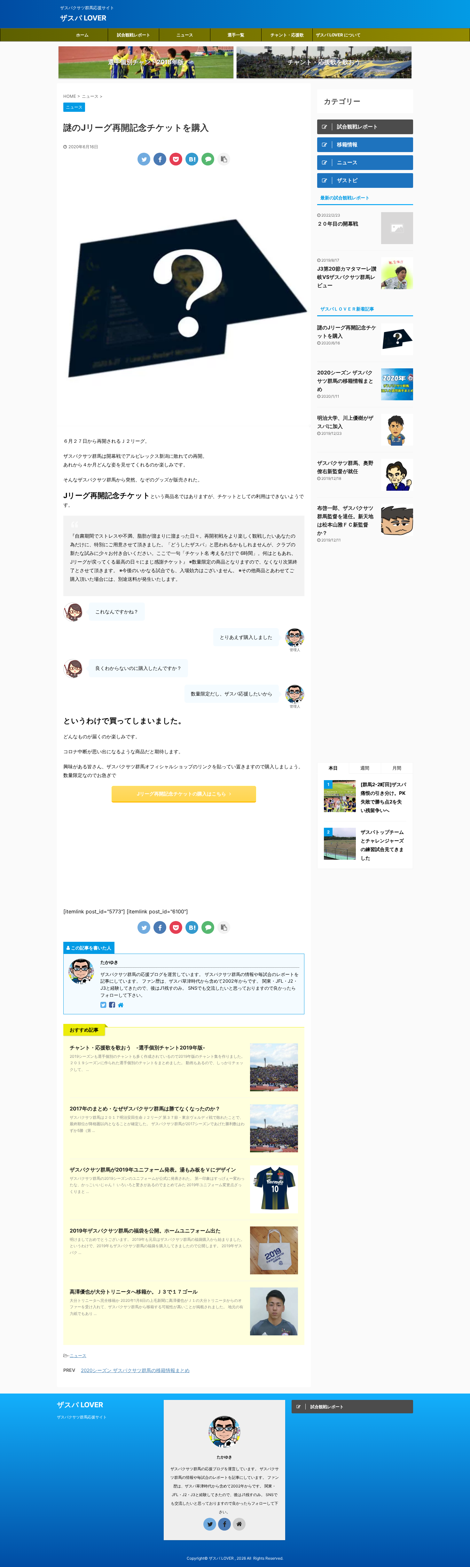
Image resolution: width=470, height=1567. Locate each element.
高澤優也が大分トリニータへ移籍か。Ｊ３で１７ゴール (134, 1291)
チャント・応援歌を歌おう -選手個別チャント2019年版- (137, 1047)
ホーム (82, 34)
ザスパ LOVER (83, 18)
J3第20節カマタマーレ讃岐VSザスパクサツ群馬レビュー (346, 276)
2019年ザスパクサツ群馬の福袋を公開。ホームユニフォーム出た (145, 1230)
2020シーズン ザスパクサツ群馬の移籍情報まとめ (135, 1370)
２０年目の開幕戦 (337, 223)
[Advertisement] (118, 854)
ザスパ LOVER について (338, 34)
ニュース (184, 34)
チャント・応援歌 (287, 34)
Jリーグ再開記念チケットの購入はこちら (181, 794)
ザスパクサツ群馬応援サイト (82, 1417)
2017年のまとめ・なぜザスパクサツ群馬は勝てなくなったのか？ (145, 1108)
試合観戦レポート (133, 34)
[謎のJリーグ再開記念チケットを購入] (191, 159)
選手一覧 (236, 34)
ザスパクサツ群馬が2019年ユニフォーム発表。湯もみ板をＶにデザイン (153, 1169)
